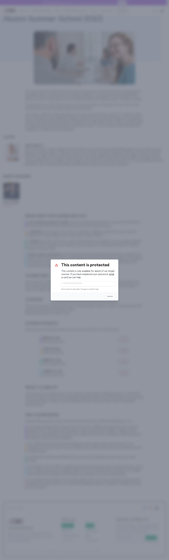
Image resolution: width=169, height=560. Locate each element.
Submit (110, 296)
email (111, 274)
